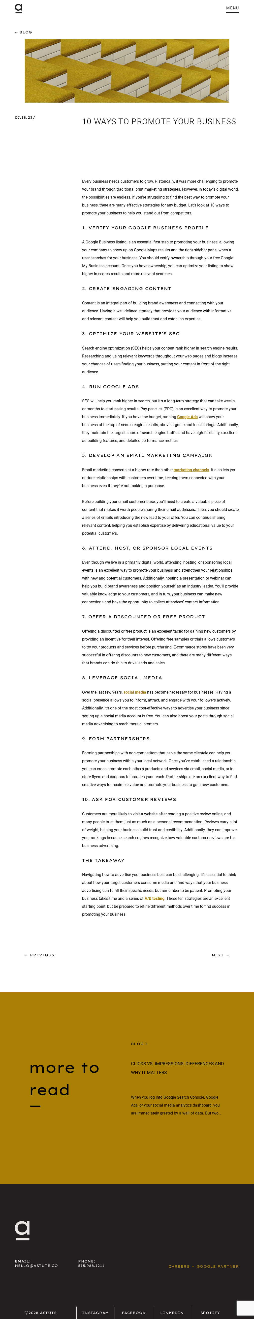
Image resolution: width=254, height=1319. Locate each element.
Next (218, 955)
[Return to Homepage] (18, 8)
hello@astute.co (36, 1265)
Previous (42, 955)
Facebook (134, 1313)
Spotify (210, 1313)
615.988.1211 (91, 1265)
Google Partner (218, 1266)
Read (137, 1131)
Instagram (95, 1313)
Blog (25, 32)
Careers (179, 1266)
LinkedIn (172, 1313)
